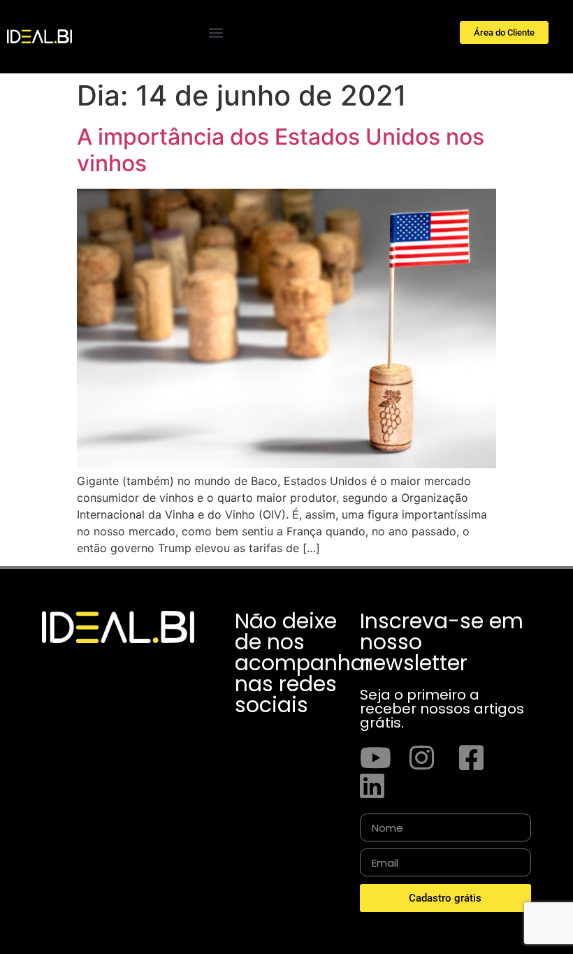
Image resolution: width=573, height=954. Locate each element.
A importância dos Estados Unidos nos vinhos (280, 150)
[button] (215, 31)
